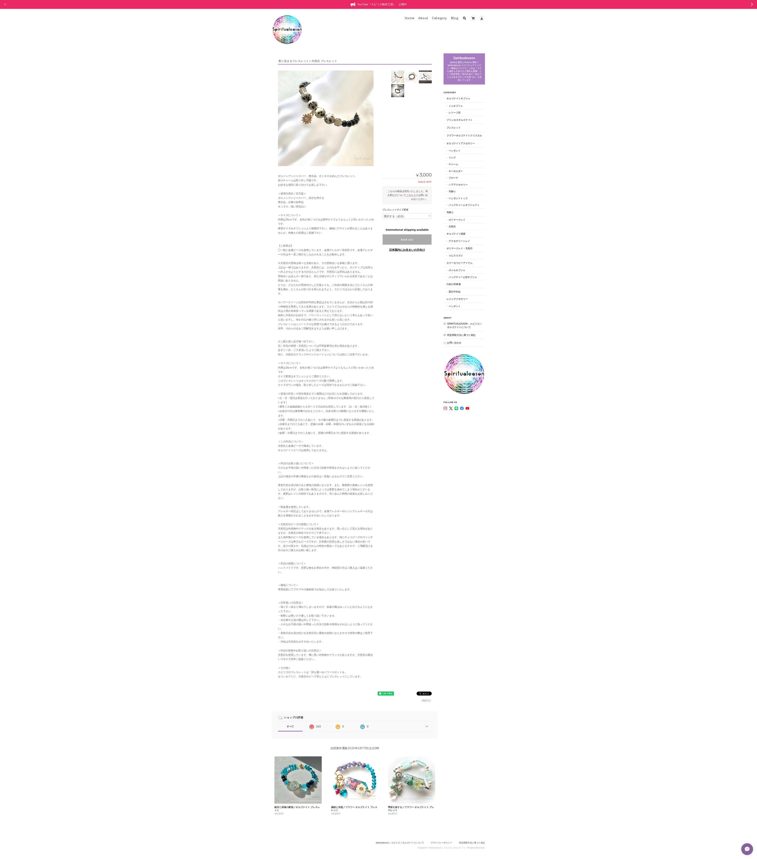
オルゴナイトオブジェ (458, 98)
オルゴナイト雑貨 (456, 233)
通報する (426, 700)
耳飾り (452, 191)
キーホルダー (456, 171)
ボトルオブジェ (457, 270)
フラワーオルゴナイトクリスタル (464, 135)
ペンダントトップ (458, 198)
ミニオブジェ (456, 106)
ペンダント (455, 150)
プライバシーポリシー (441, 842)
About (423, 18)
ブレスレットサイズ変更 (395, 209)
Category (439, 18)
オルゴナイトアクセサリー (461, 143)
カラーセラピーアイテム (460, 263)
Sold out (407, 239)
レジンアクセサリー (457, 299)
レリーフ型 (455, 112)
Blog (455, 18)
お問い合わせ (454, 342)
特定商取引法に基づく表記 (461, 335)
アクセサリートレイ (459, 241)
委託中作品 (455, 291)
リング (452, 157)
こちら (409, 195)
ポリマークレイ (457, 219)
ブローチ (453, 177)
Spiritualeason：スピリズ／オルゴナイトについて (464, 325)
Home (410, 18)
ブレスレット (454, 127)
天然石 (452, 226)
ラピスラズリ (456, 255)
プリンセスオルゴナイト (460, 120)
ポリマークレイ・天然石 (460, 248)
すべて (290, 726)
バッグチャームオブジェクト (464, 205)
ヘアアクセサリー (458, 184)
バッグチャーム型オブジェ (463, 277)
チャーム (453, 164)
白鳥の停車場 (454, 284)
